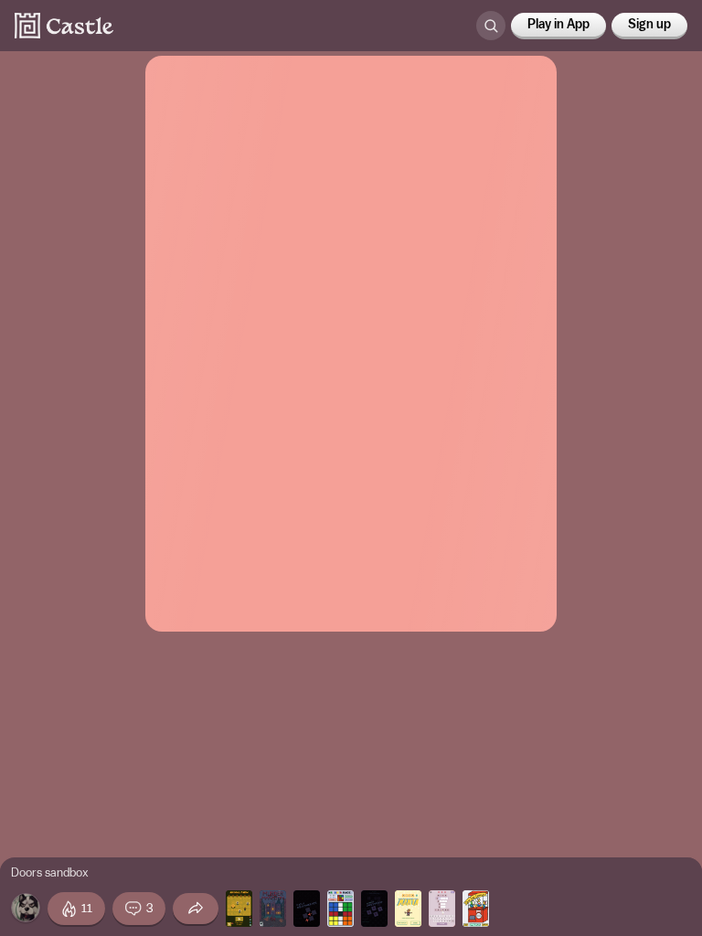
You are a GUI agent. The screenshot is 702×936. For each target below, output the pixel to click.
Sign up (649, 24)
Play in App (558, 24)
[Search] (490, 25)
